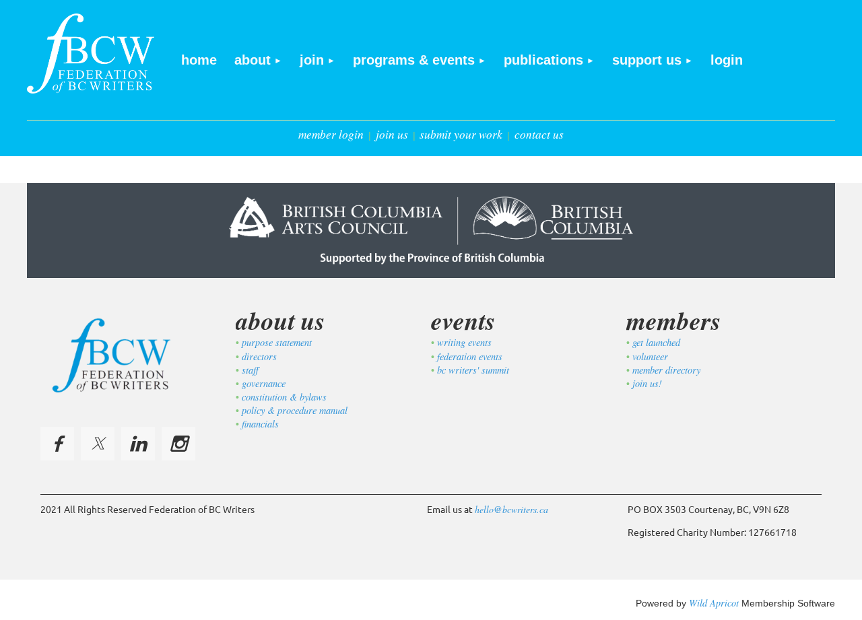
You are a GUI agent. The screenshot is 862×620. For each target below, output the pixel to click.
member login (331, 134)
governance (264, 383)
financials (260, 423)
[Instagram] (178, 443)
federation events (469, 356)
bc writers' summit (473, 370)
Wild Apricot (714, 602)
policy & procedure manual (294, 410)
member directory (666, 370)
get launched (656, 342)
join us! (647, 383)
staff (250, 370)
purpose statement (277, 342)
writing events (464, 342)
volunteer (650, 356)
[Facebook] (57, 443)
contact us (539, 134)
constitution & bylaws (284, 396)
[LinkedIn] (138, 443)
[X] (97, 443)
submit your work (461, 134)
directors (259, 356)
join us (392, 134)
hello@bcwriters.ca (511, 509)
